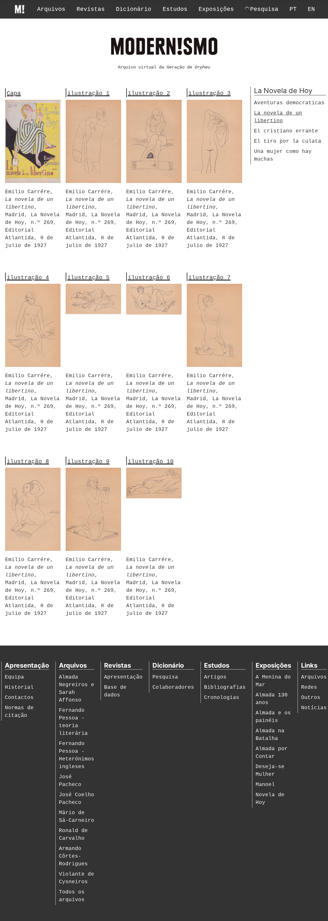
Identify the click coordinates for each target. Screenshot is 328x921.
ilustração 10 (151, 461)
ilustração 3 (209, 93)
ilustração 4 (28, 277)
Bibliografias (225, 687)
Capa (14, 93)
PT (293, 9)
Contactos (19, 698)
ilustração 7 (209, 277)
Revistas (91, 9)
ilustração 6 (149, 277)
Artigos (215, 677)
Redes (309, 687)
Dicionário (133, 9)
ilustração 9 (88, 461)
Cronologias (221, 698)
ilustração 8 (28, 461)
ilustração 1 (88, 93)
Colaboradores (173, 687)
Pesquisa (165, 677)
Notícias (314, 708)
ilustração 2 (149, 93)
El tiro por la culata (287, 141)
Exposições (216, 9)
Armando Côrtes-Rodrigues (73, 856)
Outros (310, 698)
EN (311, 9)
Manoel (265, 785)
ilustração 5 (88, 277)
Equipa (14, 677)
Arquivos (51, 9)
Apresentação (123, 677)
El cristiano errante (286, 131)
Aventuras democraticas (289, 103)
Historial (19, 687)
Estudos (175, 9)
